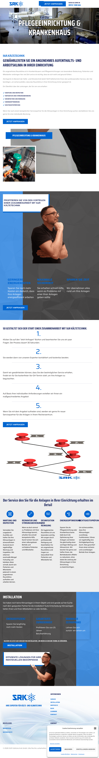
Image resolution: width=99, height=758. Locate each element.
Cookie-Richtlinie (65, 754)
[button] (95, 728)
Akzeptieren (55, 749)
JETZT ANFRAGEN (53, 4)
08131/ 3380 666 (75, 5)
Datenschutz (74, 754)
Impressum (81, 754)
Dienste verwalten (55, 744)
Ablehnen (68, 749)
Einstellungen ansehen (85, 749)
